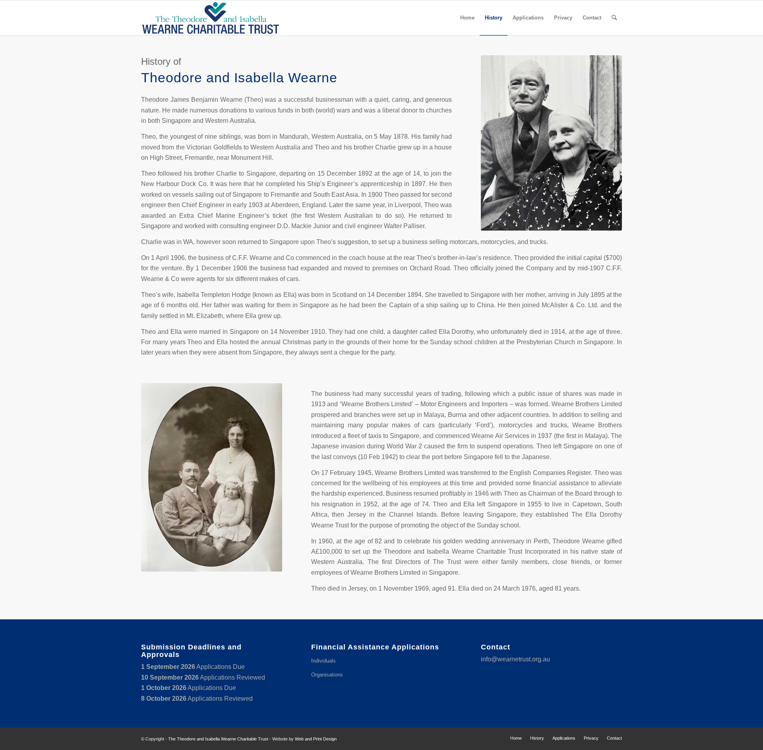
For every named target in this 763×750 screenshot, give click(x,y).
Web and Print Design (316, 738)
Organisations (327, 675)
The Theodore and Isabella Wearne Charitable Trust (218, 738)
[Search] (614, 17)
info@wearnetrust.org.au (515, 659)
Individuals (323, 661)
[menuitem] (467, 17)
